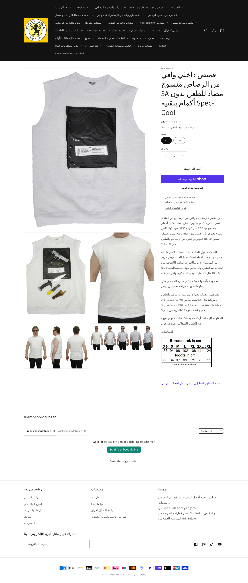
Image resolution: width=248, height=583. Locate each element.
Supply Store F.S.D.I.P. (118, 575)
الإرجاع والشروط (33, 510)
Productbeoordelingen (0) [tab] (40, 430)
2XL (179, 140)
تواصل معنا (97, 504)
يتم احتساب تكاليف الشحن (183, 127)
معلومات (96, 497)
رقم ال (164, 148)
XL (166, 140)
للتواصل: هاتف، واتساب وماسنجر (108, 516)
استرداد (28, 516)
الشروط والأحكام (33, 504)
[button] (83, 7)
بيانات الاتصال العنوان (102, 510)
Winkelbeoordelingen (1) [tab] (72, 430)
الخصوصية (29, 523)
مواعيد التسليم (31, 497)
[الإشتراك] (85, 544)
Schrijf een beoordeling (124, 449)
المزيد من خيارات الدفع (192, 187)
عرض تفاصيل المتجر (175, 207)
